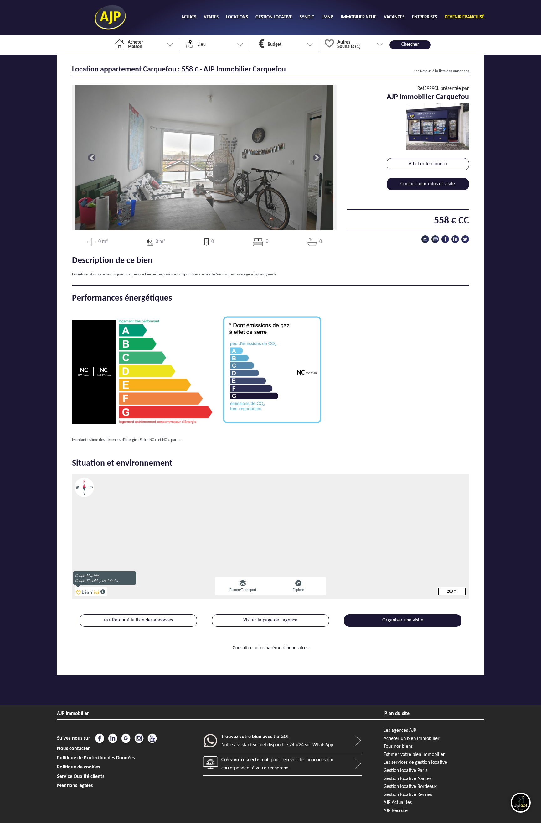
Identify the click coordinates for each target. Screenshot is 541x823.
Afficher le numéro (428, 163)
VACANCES (394, 17)
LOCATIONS (237, 17)
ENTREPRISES (424, 17)
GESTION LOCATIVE (273, 17)
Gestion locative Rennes (408, 794)
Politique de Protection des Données (96, 758)
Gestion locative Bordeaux (410, 786)
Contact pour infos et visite (427, 183)
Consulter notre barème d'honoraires (270, 648)
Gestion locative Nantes (407, 778)
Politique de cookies (78, 767)
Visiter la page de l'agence (270, 620)
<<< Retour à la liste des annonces (441, 71)
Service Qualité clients (80, 776)
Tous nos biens (398, 746)
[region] (270, 536)
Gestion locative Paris (405, 770)
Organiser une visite (402, 620)
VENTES (211, 17)
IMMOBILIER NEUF (358, 17)
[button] (92, 157)
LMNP (327, 17)
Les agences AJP (400, 730)
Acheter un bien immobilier (412, 738)
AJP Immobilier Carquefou (428, 97)
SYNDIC (307, 17)
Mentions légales (75, 785)
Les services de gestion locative (415, 762)
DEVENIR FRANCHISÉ (464, 17)
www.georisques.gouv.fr (256, 274)
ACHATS (188, 17)
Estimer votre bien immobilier (414, 754)
